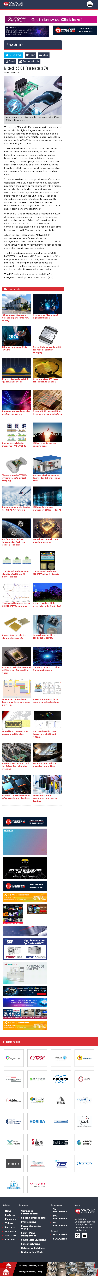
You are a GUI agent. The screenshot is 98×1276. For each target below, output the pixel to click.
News (8, 1211)
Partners (10, 1227)
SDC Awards (60, 1239)
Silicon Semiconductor (33, 1218)
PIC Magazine (28, 1222)
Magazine (10, 1219)
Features (10, 1215)
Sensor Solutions (30, 1244)
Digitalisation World (32, 1252)
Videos (9, 1223)
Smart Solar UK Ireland (33, 1240)
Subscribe (10, 1235)
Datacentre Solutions (33, 1248)
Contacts (10, 1239)
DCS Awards (60, 1235)
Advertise (10, 1231)
